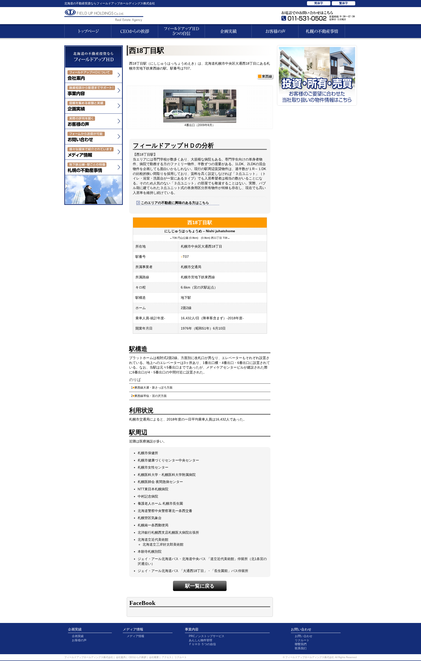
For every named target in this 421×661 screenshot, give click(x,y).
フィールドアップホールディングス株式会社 (88, 657)
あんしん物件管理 (200, 640)
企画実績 (75, 629)
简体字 (318, 3)
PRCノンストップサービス (206, 636)
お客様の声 (79, 640)
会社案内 (121, 657)
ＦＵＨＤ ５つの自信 (202, 644)
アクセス (167, 657)
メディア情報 (133, 629)
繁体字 (343, 3)
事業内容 (192, 629)
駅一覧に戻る (199, 586)
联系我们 (300, 648)
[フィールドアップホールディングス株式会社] (93, 64)
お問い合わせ (301, 629)
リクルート (302, 640)
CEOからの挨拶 (137, 657)
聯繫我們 (300, 644)
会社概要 (154, 657)
